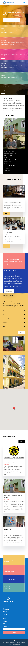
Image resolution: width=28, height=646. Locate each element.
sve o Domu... (11, 115)
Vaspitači (5, 616)
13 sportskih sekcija (14, 259)
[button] (14, 408)
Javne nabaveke (6, 609)
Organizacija (5, 621)
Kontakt (4, 618)
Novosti (4, 620)
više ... (6, 213)
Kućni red (5, 611)
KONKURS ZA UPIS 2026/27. (11, 20)
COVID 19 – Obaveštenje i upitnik (11, 529)
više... (21, 441)
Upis (4, 608)
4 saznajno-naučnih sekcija (15, 261)
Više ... (21, 332)
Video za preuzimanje (9, 462)
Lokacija (4, 623)
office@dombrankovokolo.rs (10, 165)
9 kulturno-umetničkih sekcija (16, 264)
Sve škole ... (9, 291)
